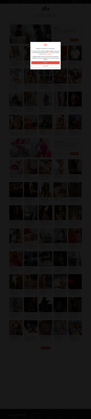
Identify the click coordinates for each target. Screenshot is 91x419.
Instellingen (45, 66)
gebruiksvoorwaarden (47, 54)
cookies (49, 52)
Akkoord (45, 62)
